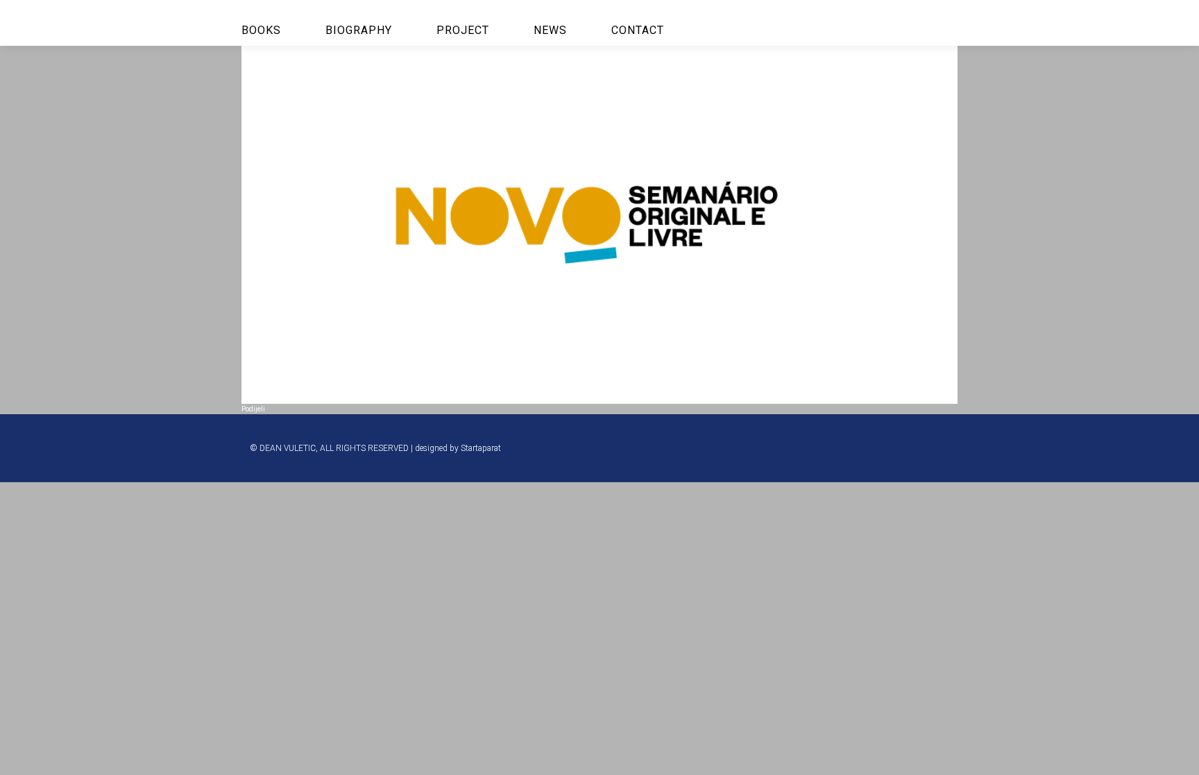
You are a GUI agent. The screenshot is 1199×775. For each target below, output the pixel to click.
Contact (637, 30)
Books (261, 30)
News (550, 30)
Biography (358, 30)
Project (462, 30)
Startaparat (481, 448)
